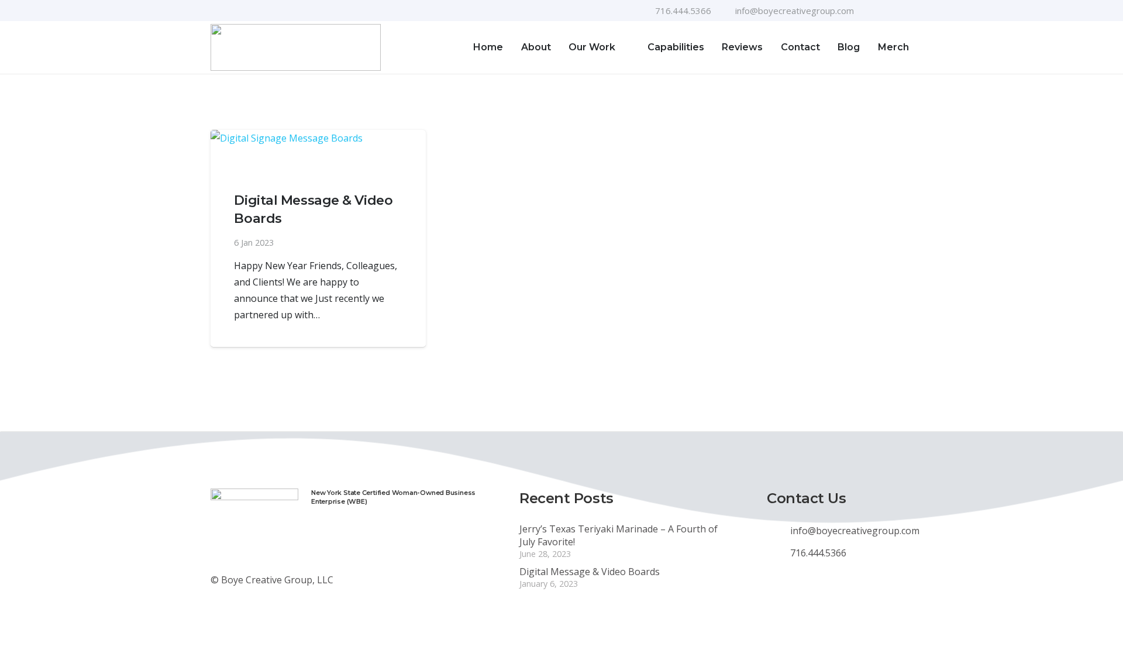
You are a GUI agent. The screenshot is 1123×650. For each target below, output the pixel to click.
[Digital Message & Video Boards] (318, 151)
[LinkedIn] (908, 10)
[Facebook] (871, 10)
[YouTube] (890, 10)
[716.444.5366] (778, 553)
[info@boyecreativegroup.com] (778, 530)
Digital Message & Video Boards (589, 571)
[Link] (296, 47)
